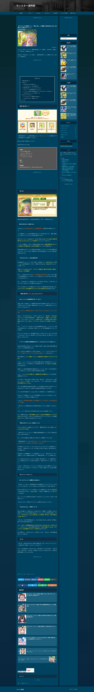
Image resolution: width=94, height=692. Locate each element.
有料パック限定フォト (31, 574)
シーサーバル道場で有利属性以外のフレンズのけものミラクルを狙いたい (38, 91)
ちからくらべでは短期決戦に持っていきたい (32, 89)
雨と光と (24, 82)
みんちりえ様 (69, 179)
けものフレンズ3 (21, 574)
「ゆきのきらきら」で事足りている (31, 98)
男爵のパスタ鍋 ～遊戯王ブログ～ (68, 168)
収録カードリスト (68, 134)
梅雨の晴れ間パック (27, 80)
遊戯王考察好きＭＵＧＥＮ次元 (67, 169)
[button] (76, 38)
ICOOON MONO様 (69, 180)
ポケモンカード (68, 130)
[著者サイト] (22, 585)
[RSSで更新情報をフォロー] (52, 585)
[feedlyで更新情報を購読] (42, 585)
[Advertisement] (37, 21)
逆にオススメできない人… (28, 94)
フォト (26, 574)
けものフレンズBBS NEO (66, 175)
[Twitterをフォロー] (32, 585)
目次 (36, 78)
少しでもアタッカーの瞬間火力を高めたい (32, 96)
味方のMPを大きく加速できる (30, 84)
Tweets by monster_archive (66, 146)
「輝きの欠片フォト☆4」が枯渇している (32, 93)
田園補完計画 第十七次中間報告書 (68, 166)
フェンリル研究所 (65, 170)
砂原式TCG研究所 (65, 159)
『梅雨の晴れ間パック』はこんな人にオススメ (32, 87)
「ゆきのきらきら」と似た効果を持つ (31, 86)
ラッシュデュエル (68, 132)
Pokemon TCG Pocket (68, 125)
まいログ (63, 162)
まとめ (24, 100)
